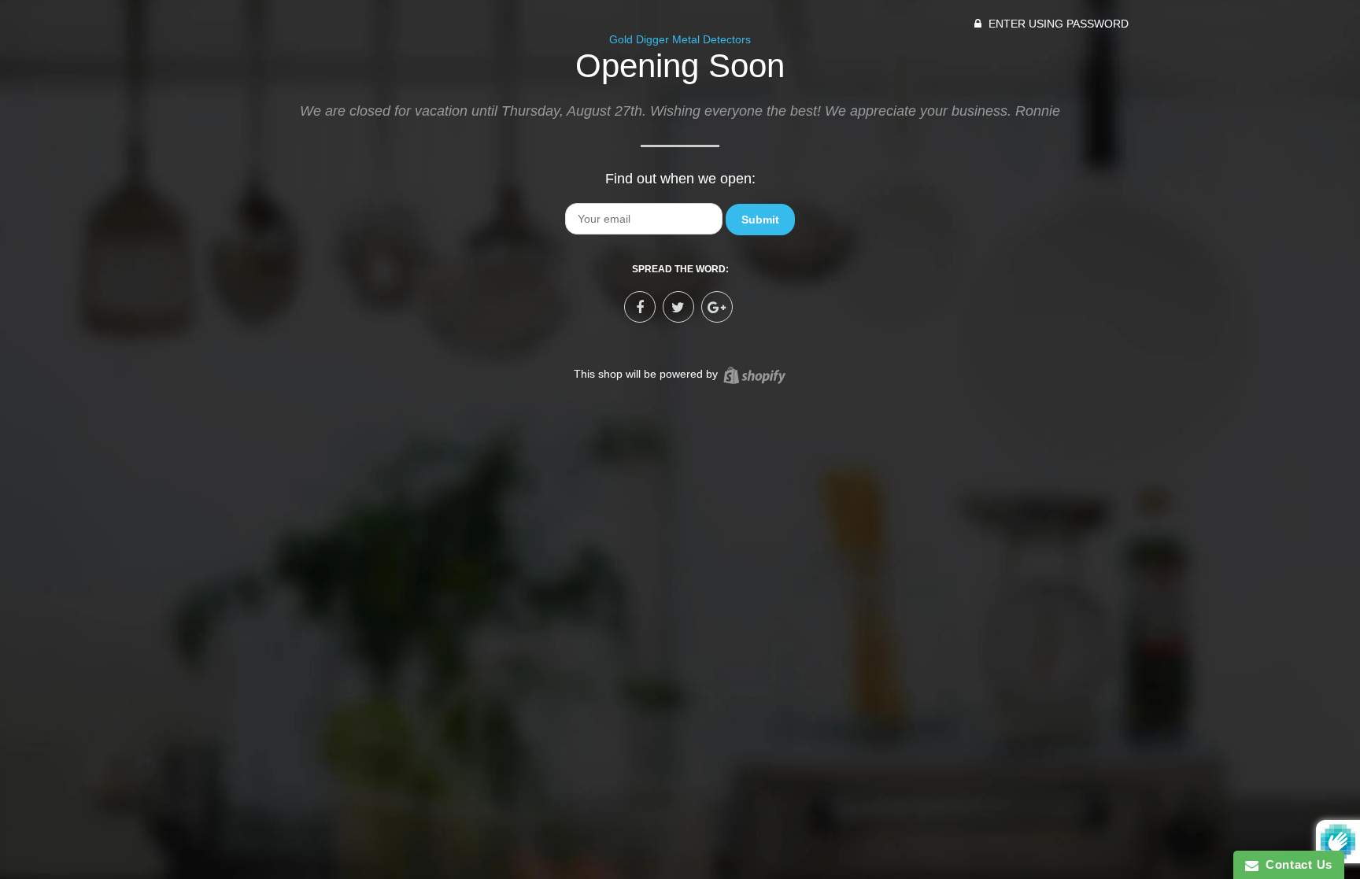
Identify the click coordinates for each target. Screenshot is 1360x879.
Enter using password (1057, 23)
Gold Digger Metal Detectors (680, 39)
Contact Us (1295, 864)
